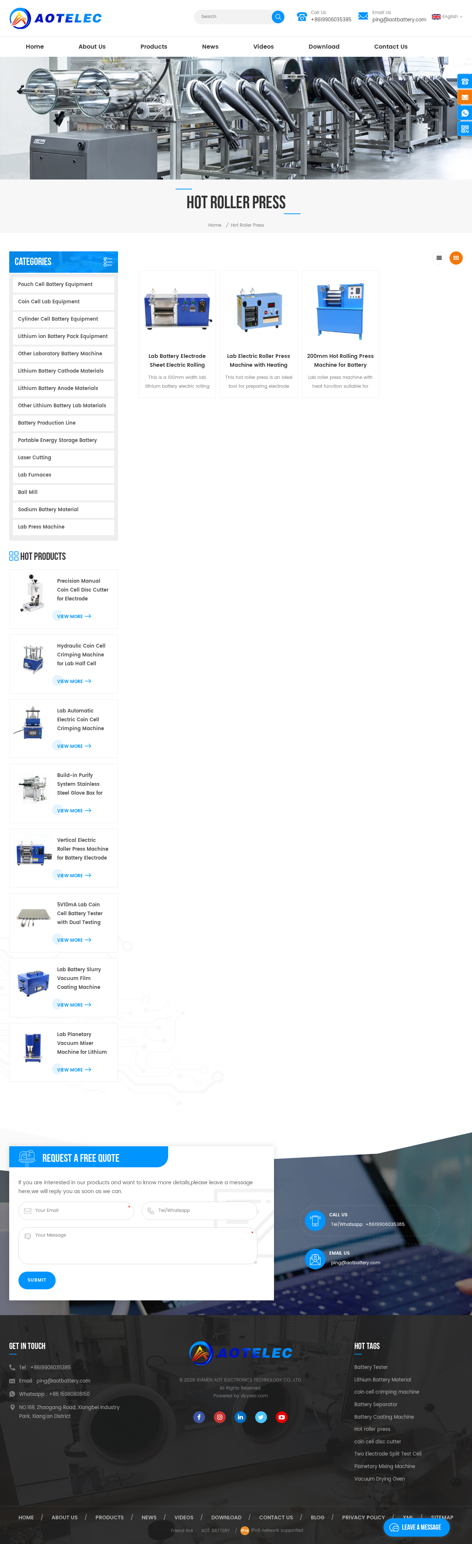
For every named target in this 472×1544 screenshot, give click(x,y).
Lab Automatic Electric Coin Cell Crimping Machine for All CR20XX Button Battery (83, 720)
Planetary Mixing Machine (384, 1467)
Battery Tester (371, 1368)
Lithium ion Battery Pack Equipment (63, 337)
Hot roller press (372, 1429)
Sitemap (442, 1517)
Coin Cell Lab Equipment (49, 302)
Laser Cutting (34, 458)
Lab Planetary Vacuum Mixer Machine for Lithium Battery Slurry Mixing (83, 1044)
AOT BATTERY (215, 1530)
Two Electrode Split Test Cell (387, 1454)
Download (324, 47)
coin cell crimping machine (386, 1392)
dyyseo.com (254, 1396)
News (210, 47)
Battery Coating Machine (384, 1417)
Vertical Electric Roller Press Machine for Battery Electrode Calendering (82, 850)
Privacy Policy (363, 1517)
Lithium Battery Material (382, 1380)
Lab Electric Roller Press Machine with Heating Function (258, 361)
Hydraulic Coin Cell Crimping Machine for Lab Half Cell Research (81, 655)
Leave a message (421, 1527)
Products (153, 47)
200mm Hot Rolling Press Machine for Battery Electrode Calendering (340, 361)
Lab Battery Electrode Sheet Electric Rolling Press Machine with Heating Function (177, 361)
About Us (92, 47)
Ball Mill (28, 492)
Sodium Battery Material (48, 510)
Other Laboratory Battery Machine (60, 354)
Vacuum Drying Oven (379, 1479)
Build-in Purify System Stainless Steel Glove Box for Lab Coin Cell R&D (80, 785)
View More (70, 616)
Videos (263, 47)
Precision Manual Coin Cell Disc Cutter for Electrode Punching (82, 591)
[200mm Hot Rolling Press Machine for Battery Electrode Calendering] (340, 309)
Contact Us (391, 47)
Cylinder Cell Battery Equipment (58, 319)
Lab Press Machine (41, 527)
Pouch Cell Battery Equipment (55, 285)
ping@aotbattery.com (399, 20)
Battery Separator (376, 1405)
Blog (317, 1517)
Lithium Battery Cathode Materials (61, 371)
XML (408, 1517)
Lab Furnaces (34, 475)
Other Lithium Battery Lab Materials (62, 406)
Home (35, 47)
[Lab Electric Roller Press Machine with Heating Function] (258, 309)
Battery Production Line (47, 423)
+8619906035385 (331, 20)
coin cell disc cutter (377, 1442)
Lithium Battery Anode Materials (58, 389)
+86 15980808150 (69, 1394)
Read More (173, 403)
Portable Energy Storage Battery (57, 441)
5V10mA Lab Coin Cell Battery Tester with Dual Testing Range (80, 914)
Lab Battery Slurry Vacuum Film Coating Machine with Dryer (79, 979)
